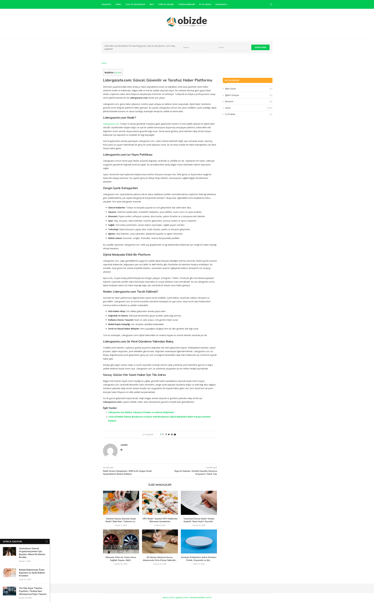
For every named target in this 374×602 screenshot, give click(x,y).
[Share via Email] (175, 434)
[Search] (271, 4)
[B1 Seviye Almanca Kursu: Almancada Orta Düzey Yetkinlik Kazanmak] (160, 541)
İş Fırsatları (248, 114)
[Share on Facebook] (166, 434)
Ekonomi (248, 101)
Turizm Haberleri (186, 4)
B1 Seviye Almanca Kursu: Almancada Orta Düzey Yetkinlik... (160, 558)
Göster (118, 72)
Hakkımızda (220, 4)
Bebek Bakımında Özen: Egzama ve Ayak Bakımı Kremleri (32, 572)
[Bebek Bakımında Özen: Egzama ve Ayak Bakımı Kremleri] (9, 572)
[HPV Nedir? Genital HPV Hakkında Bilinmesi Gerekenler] (160, 503)
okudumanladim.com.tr (201, 597)
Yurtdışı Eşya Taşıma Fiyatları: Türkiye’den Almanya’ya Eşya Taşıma (32, 591)
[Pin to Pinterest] (172, 434)
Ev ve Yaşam (205, 4)
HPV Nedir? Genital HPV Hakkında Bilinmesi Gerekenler (160, 520)
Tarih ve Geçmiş (165, 4)
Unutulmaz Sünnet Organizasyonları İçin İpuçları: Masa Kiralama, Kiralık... (32, 553)
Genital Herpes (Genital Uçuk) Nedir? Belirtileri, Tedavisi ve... (121, 520)
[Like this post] (163, 434)
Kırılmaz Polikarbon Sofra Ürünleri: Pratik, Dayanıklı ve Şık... (199, 558)
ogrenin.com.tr (182, 597)
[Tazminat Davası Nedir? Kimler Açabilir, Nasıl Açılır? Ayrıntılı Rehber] (199, 503)
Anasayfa (106, 4)
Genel (118, 4)
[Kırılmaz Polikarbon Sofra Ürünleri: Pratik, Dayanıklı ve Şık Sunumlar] (199, 541)
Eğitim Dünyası (248, 95)
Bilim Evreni (248, 88)
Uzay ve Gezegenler (135, 4)
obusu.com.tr (168, 597)
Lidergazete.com (111, 123)
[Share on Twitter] (169, 434)
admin (124, 445)
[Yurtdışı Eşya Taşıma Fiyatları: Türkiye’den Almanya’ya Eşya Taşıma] (9, 591)
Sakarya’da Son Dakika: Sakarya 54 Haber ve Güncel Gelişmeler (141, 412)
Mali (151, 4)
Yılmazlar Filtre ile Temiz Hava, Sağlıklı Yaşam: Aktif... (120, 558)
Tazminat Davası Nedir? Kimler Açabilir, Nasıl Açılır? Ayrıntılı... (198, 520)
